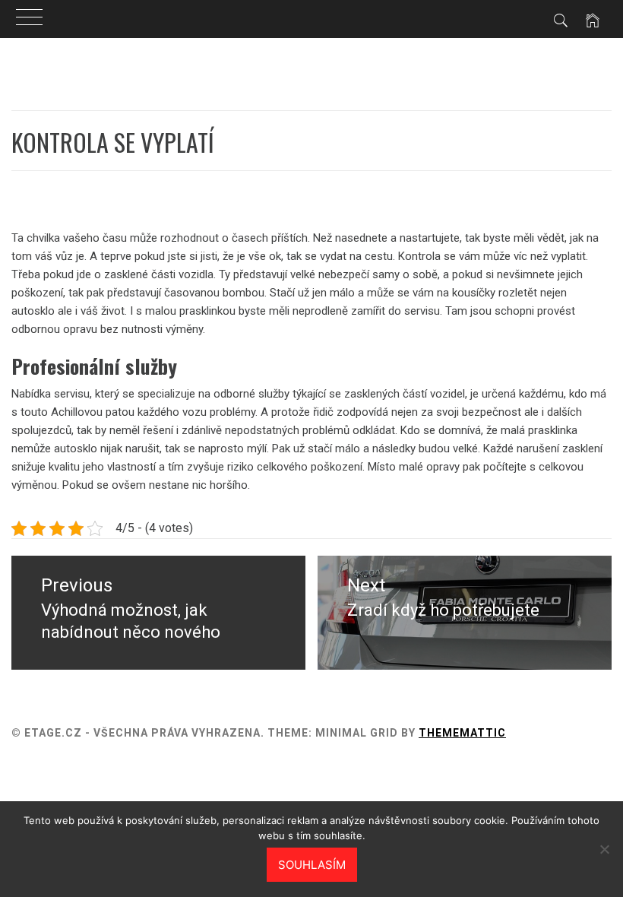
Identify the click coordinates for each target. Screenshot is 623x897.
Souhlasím (312, 864)
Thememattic (462, 733)
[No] (604, 849)
